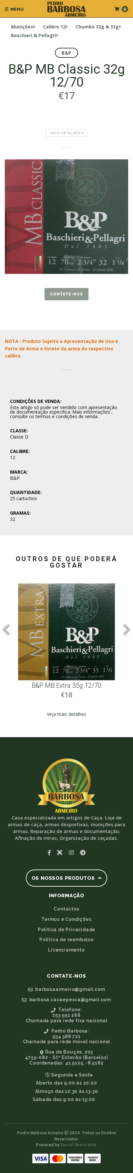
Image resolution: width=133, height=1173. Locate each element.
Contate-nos (66, 294)
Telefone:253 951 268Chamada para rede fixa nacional (66, 1015)
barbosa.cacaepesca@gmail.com (69, 999)
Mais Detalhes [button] (66, 133)
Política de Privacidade (66, 929)
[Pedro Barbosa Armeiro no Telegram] (83, 852)
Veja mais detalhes (66, 714)
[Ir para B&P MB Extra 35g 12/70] (66, 631)
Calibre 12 (54, 27)
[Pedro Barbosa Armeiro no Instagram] (71, 852)
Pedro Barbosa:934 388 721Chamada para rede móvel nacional (66, 1036)
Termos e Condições (66, 919)
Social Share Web (78, 1144)
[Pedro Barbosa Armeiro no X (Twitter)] (59, 852)
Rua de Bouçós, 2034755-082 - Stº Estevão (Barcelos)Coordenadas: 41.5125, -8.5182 (66, 1057)
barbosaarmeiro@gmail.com (69, 989)
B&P (67, 53)
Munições (22, 27)
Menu (16, 9)
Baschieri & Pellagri (33, 35)
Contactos (66, 908)
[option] (66, 655)
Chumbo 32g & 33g (97, 27)
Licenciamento (66, 949)
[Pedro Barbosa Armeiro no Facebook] (49, 852)
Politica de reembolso (66, 939)
